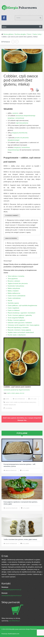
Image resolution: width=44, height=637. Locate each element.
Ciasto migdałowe (13, 308)
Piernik (10, 300)
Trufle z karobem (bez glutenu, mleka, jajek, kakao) (20, 539)
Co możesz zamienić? (11, 215)
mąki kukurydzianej (22, 123)
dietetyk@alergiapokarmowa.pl (11, 595)
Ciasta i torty (37, 34)
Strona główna (8, 34)
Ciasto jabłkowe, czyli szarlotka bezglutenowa (22, 305)
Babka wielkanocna (14, 293)
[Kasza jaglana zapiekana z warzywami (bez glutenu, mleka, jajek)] (22, 487)
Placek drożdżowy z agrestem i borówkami (21, 313)
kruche (22, 393)
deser (13, 393)
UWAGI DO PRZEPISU (11, 238)
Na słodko (32, 402)
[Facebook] (4, 18)
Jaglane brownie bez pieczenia (18, 283)
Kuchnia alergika (20, 34)
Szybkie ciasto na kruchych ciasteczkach (21, 332)
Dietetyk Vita (22, 420)
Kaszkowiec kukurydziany (16, 286)
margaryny (17, 147)
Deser (29, 34)
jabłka (17, 393)
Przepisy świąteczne (10, 404)
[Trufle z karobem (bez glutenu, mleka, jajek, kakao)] (22, 525)
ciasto (9, 393)
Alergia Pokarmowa (31, 629)
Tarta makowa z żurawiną (16, 276)
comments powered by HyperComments (17, 390)
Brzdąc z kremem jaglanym (16, 320)
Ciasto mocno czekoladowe (16, 295)
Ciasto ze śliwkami (14, 310)
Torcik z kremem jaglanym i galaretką (20, 315)
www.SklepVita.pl (14, 620)
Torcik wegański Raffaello (16, 317)
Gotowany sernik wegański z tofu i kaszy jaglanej (23, 325)
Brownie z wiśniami (14, 281)
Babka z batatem (13, 291)
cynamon (15, 113)
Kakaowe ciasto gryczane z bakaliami (20, 322)
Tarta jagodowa (13, 278)
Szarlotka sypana (13, 303)
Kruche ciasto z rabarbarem (17, 335)
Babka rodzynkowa (14, 288)
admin (7, 399)
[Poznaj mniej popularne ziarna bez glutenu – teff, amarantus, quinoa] (22, 450)
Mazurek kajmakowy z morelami (18, 327)
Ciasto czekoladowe (14, 298)
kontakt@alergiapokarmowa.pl (11, 589)
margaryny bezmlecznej (19, 132)
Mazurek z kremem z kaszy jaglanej (19, 330)
